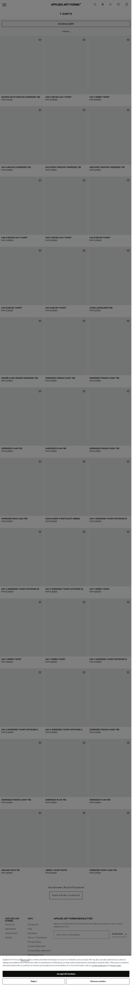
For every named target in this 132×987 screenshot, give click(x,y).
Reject (34, 981)
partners (24, 959)
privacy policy (115, 965)
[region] (66, 971)
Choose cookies (98, 981)
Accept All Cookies (66, 973)
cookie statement (99, 965)
